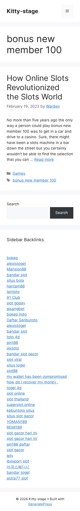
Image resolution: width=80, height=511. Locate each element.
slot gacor (15, 450)
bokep (12, 258)
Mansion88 (16, 269)
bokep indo (17, 314)
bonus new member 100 (34, 180)
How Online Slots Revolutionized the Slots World (38, 87)
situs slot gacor (20, 416)
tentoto (13, 292)
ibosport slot (18, 461)
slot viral (14, 359)
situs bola (15, 280)
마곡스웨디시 (18, 467)
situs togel (16, 365)
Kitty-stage (22, 11)
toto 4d (13, 337)
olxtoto (13, 348)
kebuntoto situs (20, 410)
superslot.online (21, 404)
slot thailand (18, 399)
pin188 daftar (18, 444)
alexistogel (16, 263)
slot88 (12, 371)
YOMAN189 (17, 422)
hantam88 (16, 286)
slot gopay (16, 303)
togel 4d (14, 388)
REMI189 (14, 427)
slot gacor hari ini (22, 433)
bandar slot (17, 275)
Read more (44, 159)
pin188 (12, 342)
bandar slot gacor (22, 354)
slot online (16, 393)
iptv (10, 455)
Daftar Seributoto (22, 320)
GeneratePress (40, 504)
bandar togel (18, 472)
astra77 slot (17, 478)
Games (19, 173)
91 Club (13, 297)
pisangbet (15, 309)
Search (13, 204)
